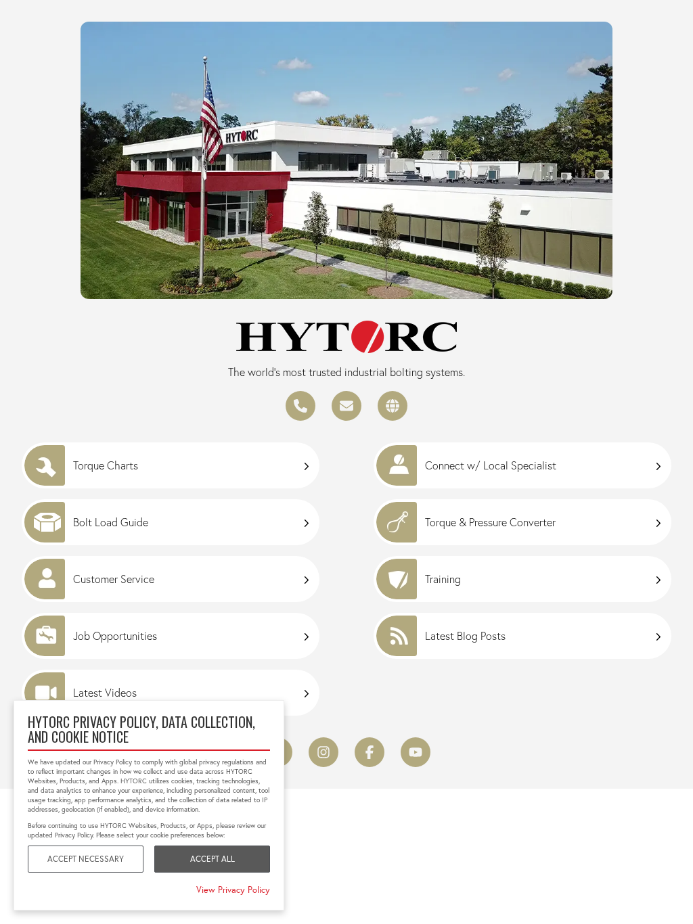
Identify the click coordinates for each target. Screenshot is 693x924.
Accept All (212, 859)
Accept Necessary (85, 859)
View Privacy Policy (233, 889)
